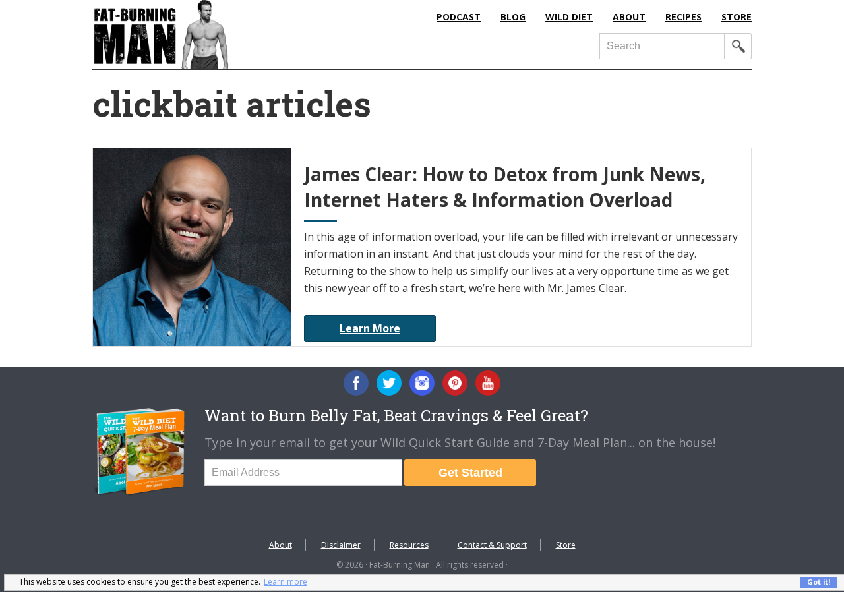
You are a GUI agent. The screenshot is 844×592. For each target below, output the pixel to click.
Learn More (370, 328)
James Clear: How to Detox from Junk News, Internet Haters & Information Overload (505, 187)
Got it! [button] (818, 582)
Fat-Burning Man (214, 34)
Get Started (470, 472)
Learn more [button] (285, 581)
